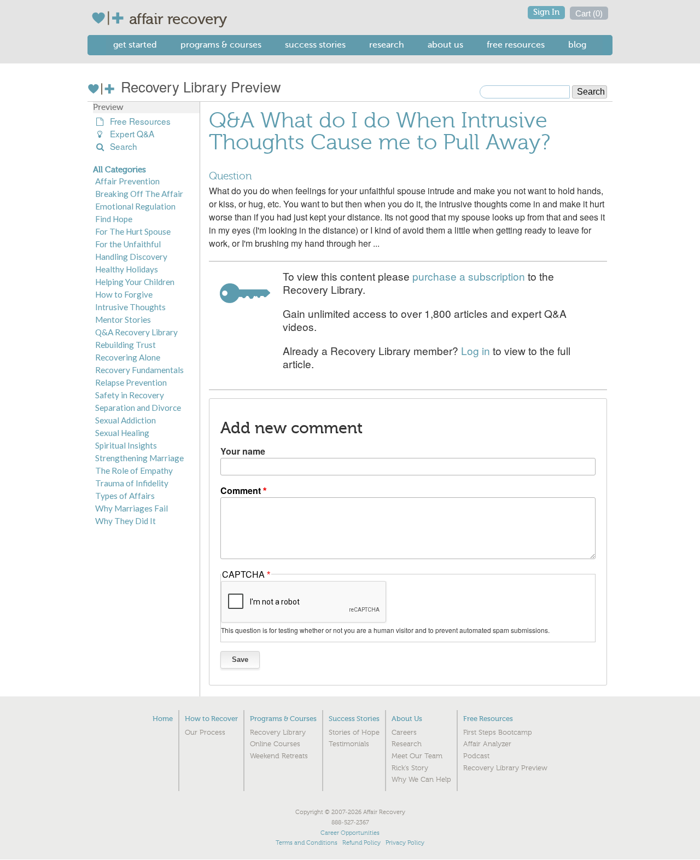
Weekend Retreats (279, 756)
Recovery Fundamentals (139, 370)
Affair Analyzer (487, 744)
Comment (240, 490)
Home (163, 718)
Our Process (205, 732)
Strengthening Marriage (139, 458)
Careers (404, 732)
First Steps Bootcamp (497, 732)
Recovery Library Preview (199, 86)
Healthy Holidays (126, 269)
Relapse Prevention (131, 382)
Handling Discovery (131, 257)
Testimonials (349, 744)
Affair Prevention (127, 181)
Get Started (135, 44)
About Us (445, 44)
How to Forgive (124, 294)
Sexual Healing (122, 433)
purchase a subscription (468, 276)
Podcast (476, 756)
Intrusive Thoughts (130, 307)
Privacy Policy (405, 842)
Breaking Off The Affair (139, 194)
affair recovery (178, 19)
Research (386, 44)
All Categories (119, 170)
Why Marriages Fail (131, 508)
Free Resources (516, 44)
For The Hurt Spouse (133, 231)
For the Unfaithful (128, 244)
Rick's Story (410, 768)
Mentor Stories (123, 319)
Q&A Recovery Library (136, 332)
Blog (577, 44)
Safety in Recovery (129, 395)
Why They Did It (125, 521)
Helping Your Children (134, 282)
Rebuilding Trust (125, 345)
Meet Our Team (417, 756)
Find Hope (113, 219)
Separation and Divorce (138, 407)
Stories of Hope (354, 732)
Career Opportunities (350, 832)
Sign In (546, 12)
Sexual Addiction (125, 420)
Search (121, 146)
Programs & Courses (220, 44)
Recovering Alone (127, 357)
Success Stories (315, 44)
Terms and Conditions (306, 842)
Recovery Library (278, 732)
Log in (475, 350)
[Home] (110, 18)
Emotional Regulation (135, 206)
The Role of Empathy (134, 470)
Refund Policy (361, 842)
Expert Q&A (130, 134)
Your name (242, 451)
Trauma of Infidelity (131, 483)
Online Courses (275, 744)
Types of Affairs (125, 496)
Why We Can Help (421, 779)
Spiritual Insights (126, 445)
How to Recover (211, 718)
